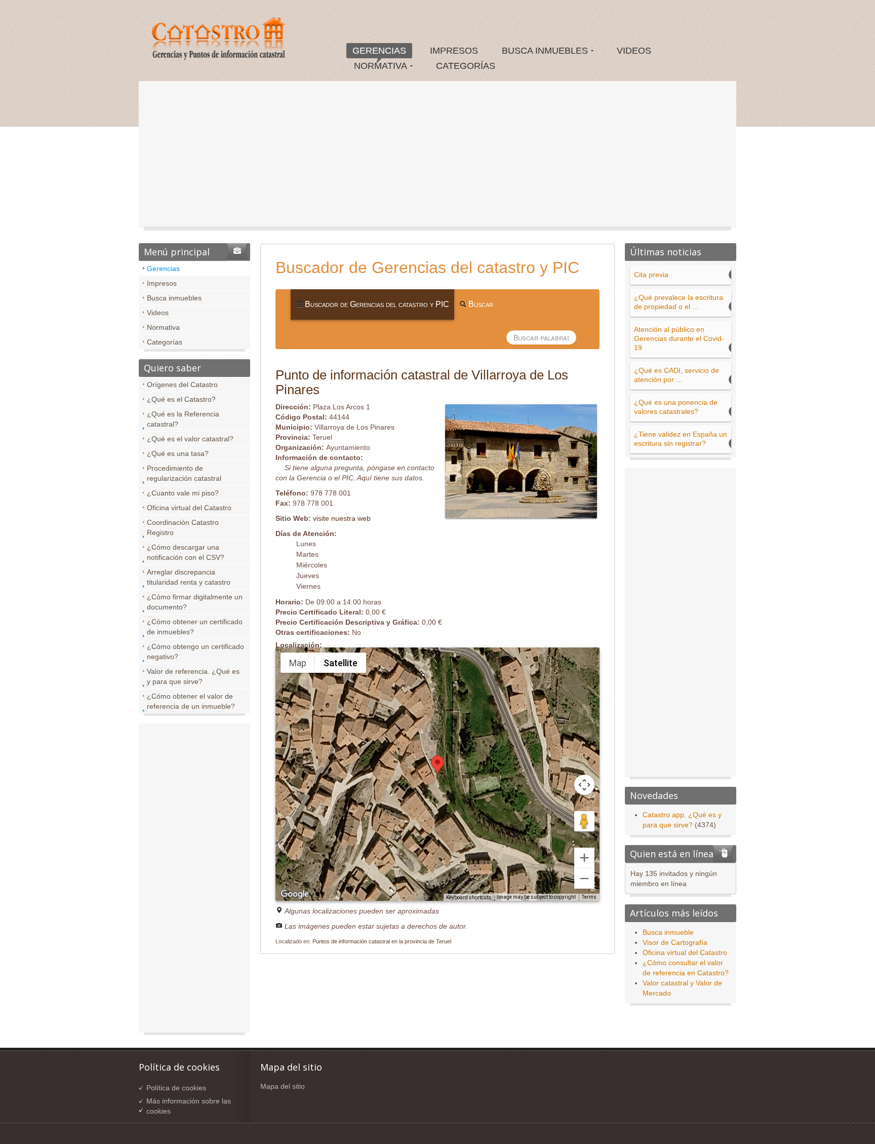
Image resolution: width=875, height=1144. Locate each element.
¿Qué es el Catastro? (181, 399)
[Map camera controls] (584, 785)
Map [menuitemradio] (297, 663)
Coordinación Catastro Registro (183, 527)
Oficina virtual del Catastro (189, 508)
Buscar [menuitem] (479, 304)
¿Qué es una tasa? (178, 453)
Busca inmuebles (174, 298)
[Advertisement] (437, 157)
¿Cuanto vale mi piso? (183, 493)
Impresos (162, 283)
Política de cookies (176, 1088)
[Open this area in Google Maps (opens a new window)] (294, 894)
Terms (589, 897)
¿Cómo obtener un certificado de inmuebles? (195, 627)
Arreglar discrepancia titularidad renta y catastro (188, 577)
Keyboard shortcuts (468, 897)
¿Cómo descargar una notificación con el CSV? (185, 552)
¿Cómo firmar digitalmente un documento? (195, 602)
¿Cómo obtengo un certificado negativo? (195, 651)
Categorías (164, 342)
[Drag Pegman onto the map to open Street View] (584, 821)
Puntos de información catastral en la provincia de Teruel (381, 941)
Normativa (163, 327)
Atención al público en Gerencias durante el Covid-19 (679, 338)
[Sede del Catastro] (219, 40)
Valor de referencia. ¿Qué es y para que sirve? (193, 676)
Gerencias (163, 268)
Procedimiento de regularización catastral (184, 473)
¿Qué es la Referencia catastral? (183, 419)
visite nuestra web (342, 518)
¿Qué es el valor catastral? (190, 439)
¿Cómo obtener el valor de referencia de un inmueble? (191, 701)
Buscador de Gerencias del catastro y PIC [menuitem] (376, 304)
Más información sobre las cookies (188, 1106)
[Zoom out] (584, 878)
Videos (158, 313)
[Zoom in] (584, 858)
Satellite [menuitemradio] (340, 663)
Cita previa (651, 275)
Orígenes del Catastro (182, 384)
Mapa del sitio (282, 1086)
